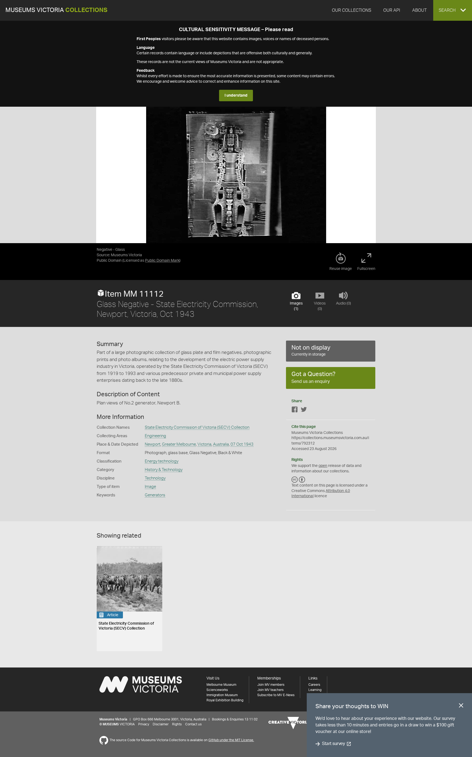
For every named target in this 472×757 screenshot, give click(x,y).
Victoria (204, 444)
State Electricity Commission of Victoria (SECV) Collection (197, 427)
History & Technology (163, 470)
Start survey (333, 744)
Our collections (351, 10)
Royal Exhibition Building (224, 700)
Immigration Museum (222, 695)
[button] (452, 10)
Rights (177, 724)
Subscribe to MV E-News (275, 695)
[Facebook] (294, 410)
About (419, 10)
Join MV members (270, 684)
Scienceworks (217, 690)
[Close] (461, 706)
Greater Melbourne (179, 444)
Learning (314, 690)
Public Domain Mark (162, 261)
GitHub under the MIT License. (231, 740)
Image (150, 487)
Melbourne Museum (221, 684)
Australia (221, 444)
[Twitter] (303, 410)
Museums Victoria (56, 10)
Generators (155, 495)
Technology (155, 478)
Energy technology (161, 461)
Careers (314, 684)
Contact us (193, 724)
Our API (391, 10)
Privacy (143, 724)
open (322, 466)
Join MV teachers (270, 690)
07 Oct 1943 (242, 444)
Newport (152, 444)
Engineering (155, 436)
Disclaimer (161, 724)
